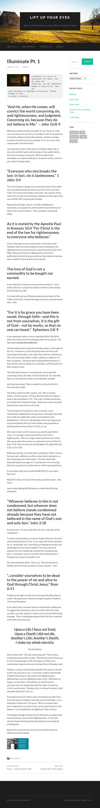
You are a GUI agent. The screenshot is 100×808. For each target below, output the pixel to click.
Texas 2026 (74, 99)
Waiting (72, 94)
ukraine (73, 141)
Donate (59, 47)
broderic (74, 132)
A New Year (74, 104)
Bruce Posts (15, 758)
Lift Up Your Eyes (50, 17)
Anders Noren (80, 800)
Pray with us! (28, 47)
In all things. (74, 117)
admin (25, 67)
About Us (11, 47)
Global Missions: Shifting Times (79, 110)
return (83, 137)
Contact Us (45, 47)
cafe (82, 132)
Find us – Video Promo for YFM (19, 767)
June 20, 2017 (13, 67)
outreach (74, 137)
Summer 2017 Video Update (51, 767)
